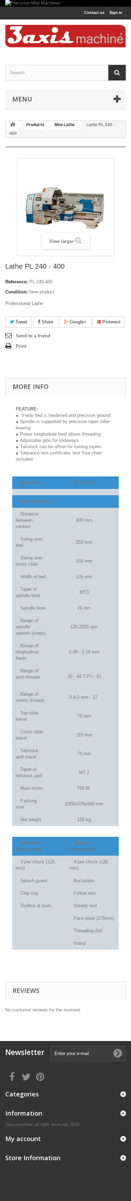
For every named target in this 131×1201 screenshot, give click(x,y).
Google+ (77, 321)
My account (23, 1138)
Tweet (20, 321)
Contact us (94, 12)
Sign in (115, 12)
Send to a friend (33, 335)
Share (46, 321)
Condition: (16, 291)
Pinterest (111, 321)
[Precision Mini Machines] (65, 3)
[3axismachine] (65, 36)
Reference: (16, 281)
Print (21, 346)
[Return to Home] (12, 125)
